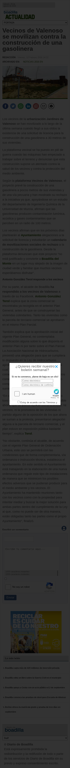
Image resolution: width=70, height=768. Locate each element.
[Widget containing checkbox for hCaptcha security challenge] (37, 393)
